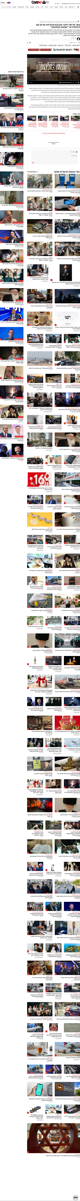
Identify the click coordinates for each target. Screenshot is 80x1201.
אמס (77, 22)
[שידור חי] (8, 2)
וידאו (42, 7)
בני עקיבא (60, 45)
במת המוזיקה (72, 22)
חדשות (61, 7)
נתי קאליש (73, 38)
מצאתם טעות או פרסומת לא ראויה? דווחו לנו (53, 133)
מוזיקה (37, 7)
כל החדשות (72, 7)
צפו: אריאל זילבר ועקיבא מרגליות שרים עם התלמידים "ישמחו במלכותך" (53, 22)
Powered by (32, 172)
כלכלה (46, 7)
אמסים (56, 7)
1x (73, 82)
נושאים (14, 7)
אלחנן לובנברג (76, 45)
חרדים (51, 7)
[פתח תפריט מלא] (78, 7)
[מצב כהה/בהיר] (13, 2)
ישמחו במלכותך (53, 45)
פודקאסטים (21, 7)
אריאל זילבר (68, 45)
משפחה (32, 7)
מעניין (27, 7)
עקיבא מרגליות (43, 45)
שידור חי (9, 7)
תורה (66, 7)
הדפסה (71, 42)
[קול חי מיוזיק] (2, 2)
